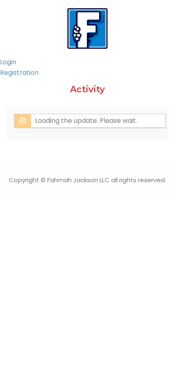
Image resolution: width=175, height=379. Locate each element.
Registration (19, 72)
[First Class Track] (87, 28)
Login (8, 62)
